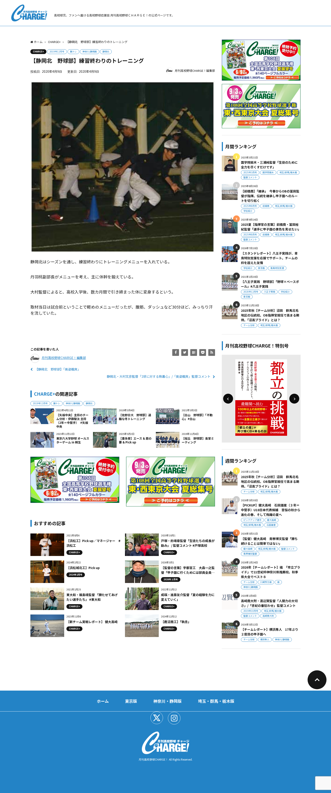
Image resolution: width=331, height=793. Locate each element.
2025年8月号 (250, 206)
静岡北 (105, 51)
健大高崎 (271, 520)
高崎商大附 (268, 615)
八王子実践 (269, 291)
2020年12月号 (250, 291)
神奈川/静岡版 (89, 51)
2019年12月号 (57, 51)
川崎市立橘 (266, 582)
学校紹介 (247, 210)
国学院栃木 (268, 172)
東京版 (261, 268)
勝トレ (73, 51)
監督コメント (250, 177)
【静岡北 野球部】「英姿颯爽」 (58, 369)
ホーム (103, 701)
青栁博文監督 (250, 553)
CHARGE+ (38, 51)
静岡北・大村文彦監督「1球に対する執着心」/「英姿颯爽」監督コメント (159, 376)
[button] (228, 399)
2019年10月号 (250, 610)
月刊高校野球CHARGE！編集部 (195, 70)
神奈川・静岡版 (167, 701)
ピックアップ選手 (252, 520)
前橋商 (266, 206)
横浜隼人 (264, 639)
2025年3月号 (250, 172)
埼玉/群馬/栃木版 (288, 172)
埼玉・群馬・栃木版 (216, 701)
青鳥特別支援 (277, 268)
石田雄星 (271, 524)
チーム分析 (249, 325)
